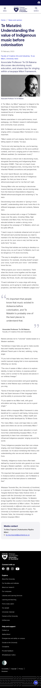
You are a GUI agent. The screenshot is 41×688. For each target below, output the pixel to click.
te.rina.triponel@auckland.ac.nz (18, 535)
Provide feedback (7, 651)
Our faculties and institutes (10, 583)
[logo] (20, 9)
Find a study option (8, 604)
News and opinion (15, 20)
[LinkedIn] (8, 569)
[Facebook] (3, 569)
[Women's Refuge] (4, 665)
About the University (8, 579)
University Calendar (8, 612)
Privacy (21, 669)
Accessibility (5, 669)
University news (12, 59)
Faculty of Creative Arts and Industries (15, 56)
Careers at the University (10, 616)
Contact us (5, 630)
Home (3, 20)
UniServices (6, 620)
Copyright (14, 669)
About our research (8, 587)
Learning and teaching (9, 599)
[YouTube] (17, 569)
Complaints (5, 646)
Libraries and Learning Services (12, 595)
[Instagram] (12, 569)
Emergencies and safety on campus (13, 638)
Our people (5, 608)
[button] (39, 2)
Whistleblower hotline (9, 655)
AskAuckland (6, 634)
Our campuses (6, 591)
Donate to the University (9, 642)
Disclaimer (5, 671)
